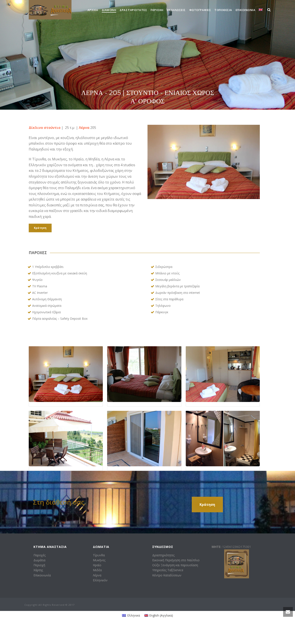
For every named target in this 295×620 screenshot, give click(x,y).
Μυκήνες (99, 560)
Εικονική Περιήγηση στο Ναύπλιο (176, 560)
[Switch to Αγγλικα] (260, 10)
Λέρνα (97, 575)
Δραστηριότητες (133, 10)
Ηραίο (97, 565)
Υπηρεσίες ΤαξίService (167, 570)
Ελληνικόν (100, 580)
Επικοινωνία (245, 10)
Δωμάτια (39, 560)
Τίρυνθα (99, 555)
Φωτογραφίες (200, 10)
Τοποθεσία (223, 10)
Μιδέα (97, 570)
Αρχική (92, 10)
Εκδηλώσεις (176, 10)
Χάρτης (38, 570)
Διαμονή (109, 10)
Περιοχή (157, 10)
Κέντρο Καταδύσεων (166, 575)
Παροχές (39, 555)
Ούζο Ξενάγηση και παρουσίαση (175, 565)
